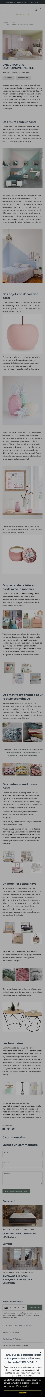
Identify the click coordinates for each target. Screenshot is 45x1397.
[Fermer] (40, 1352)
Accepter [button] (22, 1393)
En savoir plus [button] (22, 1386)
